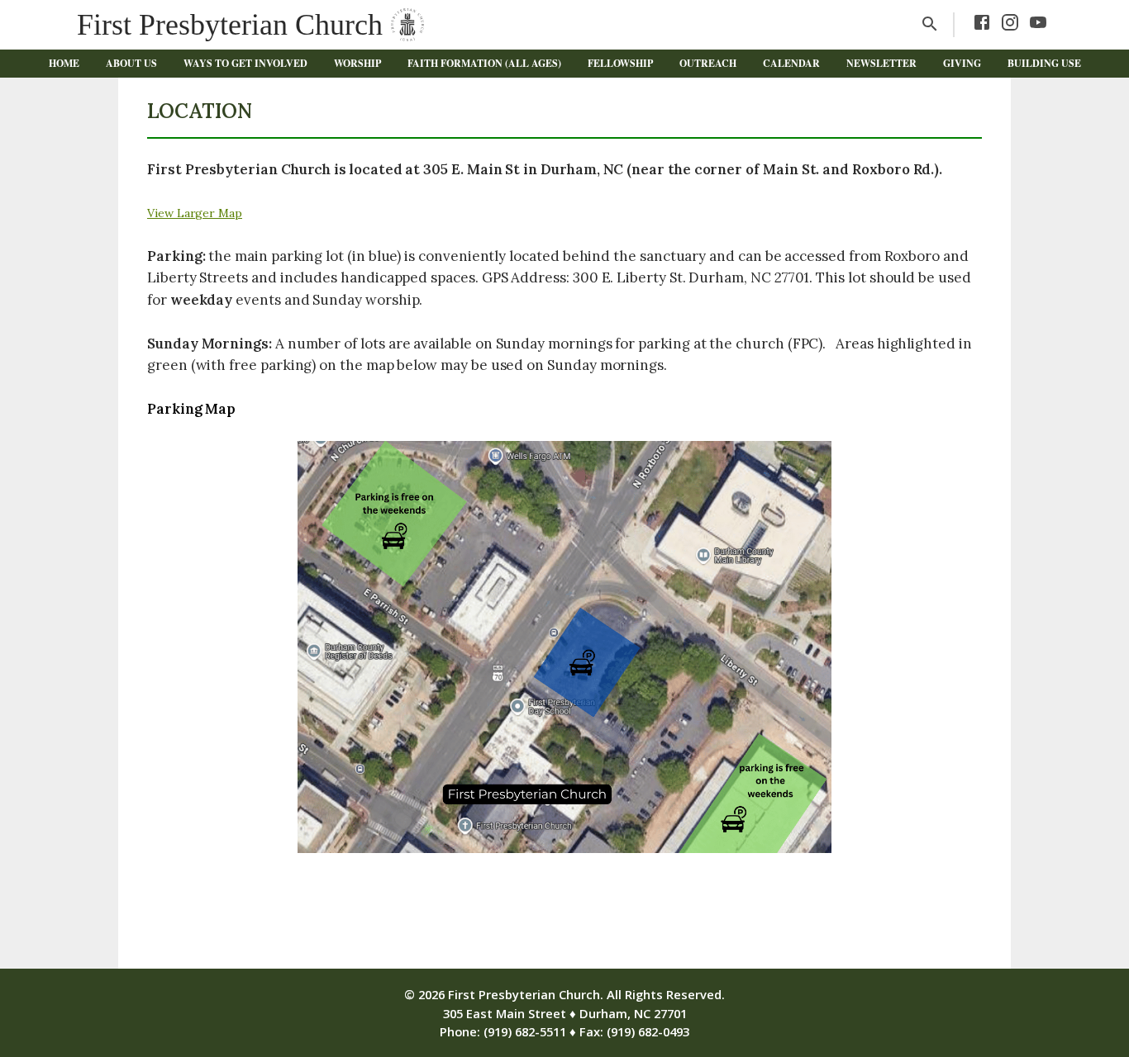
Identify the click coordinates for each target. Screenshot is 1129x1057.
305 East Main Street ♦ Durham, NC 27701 (565, 1013)
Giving (962, 63)
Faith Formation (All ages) (484, 63)
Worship (357, 63)
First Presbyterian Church (230, 24)
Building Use (1044, 63)
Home (64, 63)
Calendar (791, 63)
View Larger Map (194, 213)
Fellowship (620, 63)
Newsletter (881, 63)
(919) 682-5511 (525, 1031)
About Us (131, 63)
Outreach (707, 63)
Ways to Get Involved (245, 63)
